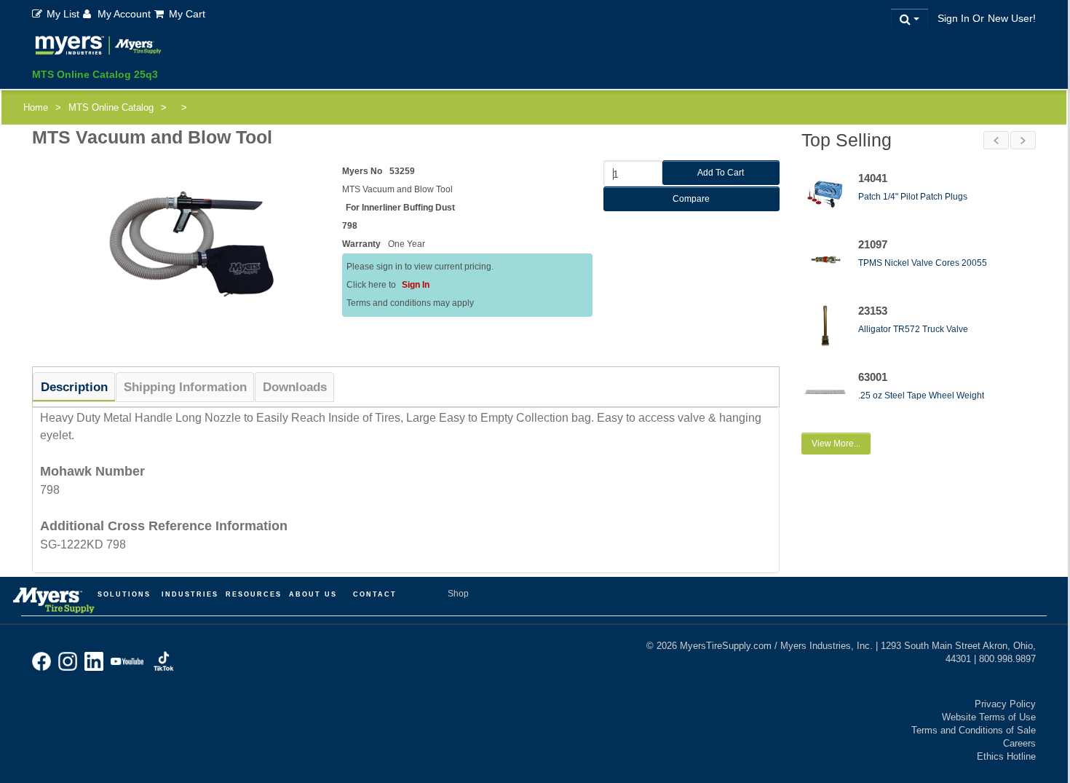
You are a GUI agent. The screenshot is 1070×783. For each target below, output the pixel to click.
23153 (872, 310)
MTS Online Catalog (111, 107)
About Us (313, 594)
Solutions (124, 594)
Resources (254, 594)
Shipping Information (185, 387)
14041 (872, 178)
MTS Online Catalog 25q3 (95, 74)
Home (35, 107)
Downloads (295, 387)
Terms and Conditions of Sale (973, 730)
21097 (872, 244)
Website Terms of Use (989, 717)
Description (74, 387)
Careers (1019, 743)
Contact (375, 594)
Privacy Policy (1005, 704)
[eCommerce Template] (98, 48)
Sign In (415, 285)
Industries (190, 594)
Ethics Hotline (1006, 756)
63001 (872, 377)
